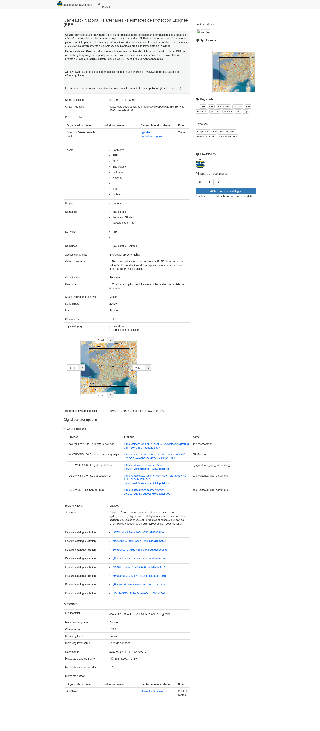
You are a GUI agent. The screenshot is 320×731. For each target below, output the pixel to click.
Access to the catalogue (228, 191)
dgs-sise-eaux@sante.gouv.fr (152, 134)
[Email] (229, 182)
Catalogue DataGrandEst (77, 4)
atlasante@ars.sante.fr (154, 691)
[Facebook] (210, 182)
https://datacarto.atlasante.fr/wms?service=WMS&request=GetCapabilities (147, 491)
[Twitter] (200, 182)
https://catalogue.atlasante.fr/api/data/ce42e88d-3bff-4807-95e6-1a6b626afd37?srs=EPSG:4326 (155, 456)
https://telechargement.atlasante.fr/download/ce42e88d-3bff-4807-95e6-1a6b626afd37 (157, 445)
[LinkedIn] (219, 182)
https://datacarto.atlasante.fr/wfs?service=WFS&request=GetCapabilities (146, 466)
